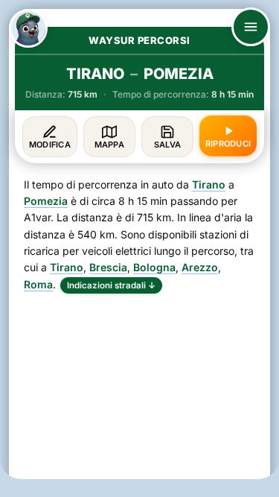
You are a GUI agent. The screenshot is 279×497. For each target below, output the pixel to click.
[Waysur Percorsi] (28, 28)
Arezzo (200, 267)
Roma (38, 284)
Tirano (208, 184)
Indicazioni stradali (111, 285)
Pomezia (46, 200)
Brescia (108, 267)
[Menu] (250, 26)
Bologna (154, 267)
